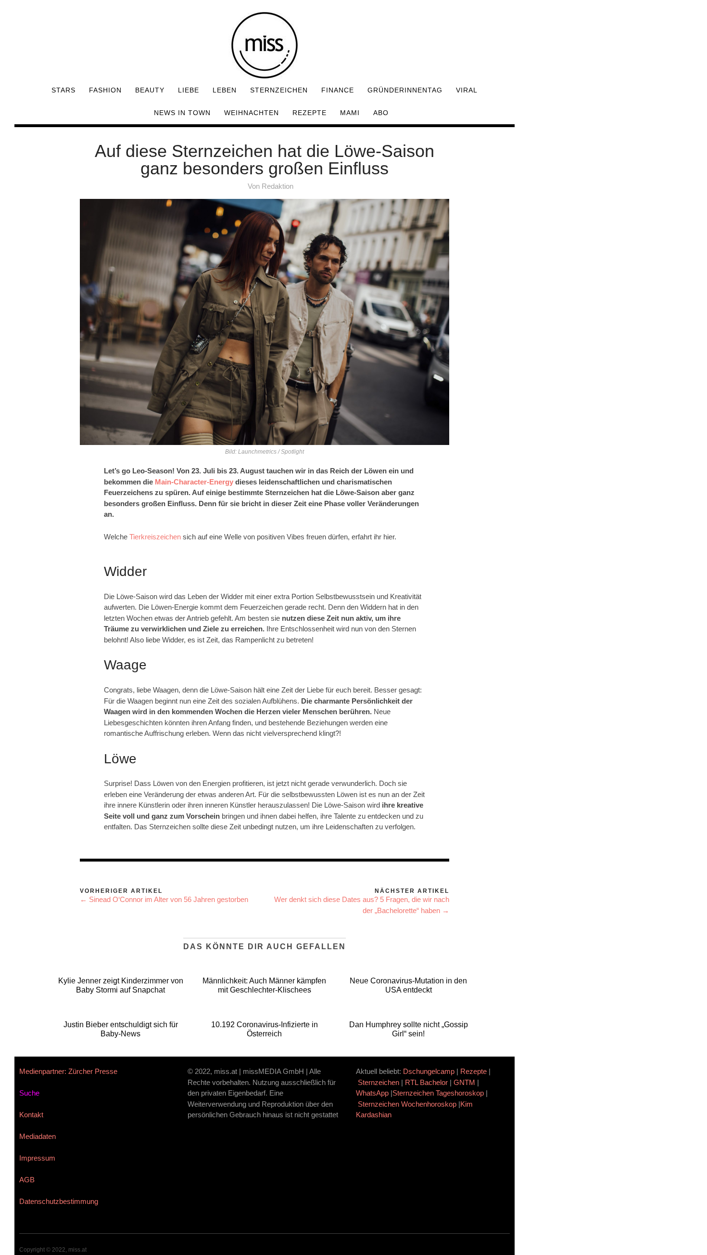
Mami (350, 113)
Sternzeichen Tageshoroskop (438, 1093)
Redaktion (277, 186)
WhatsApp (372, 1093)
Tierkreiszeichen (155, 537)
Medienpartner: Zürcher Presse (68, 1071)
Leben (225, 90)
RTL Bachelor (426, 1082)
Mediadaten (37, 1136)
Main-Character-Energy (194, 482)
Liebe (188, 90)
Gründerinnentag (404, 90)
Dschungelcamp (428, 1071)
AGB (27, 1180)
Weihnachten (251, 113)
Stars (63, 90)
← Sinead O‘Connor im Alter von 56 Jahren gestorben (164, 899)
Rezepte (309, 113)
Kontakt (31, 1115)
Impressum (37, 1158)
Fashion (105, 90)
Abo (381, 113)
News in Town (182, 113)
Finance (337, 90)
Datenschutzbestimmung (58, 1201)
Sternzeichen (279, 90)
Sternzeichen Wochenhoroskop (407, 1104)
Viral (467, 90)
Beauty (149, 90)
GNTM (464, 1082)
